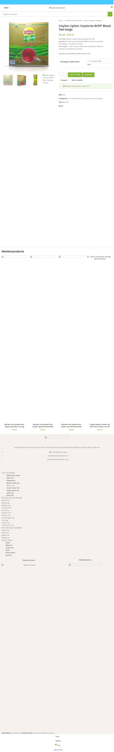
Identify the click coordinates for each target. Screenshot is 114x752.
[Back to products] (108, 20)
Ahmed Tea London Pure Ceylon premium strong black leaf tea (14, 426)
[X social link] (54, 2)
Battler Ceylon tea (10, 483)
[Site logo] (57, 8)
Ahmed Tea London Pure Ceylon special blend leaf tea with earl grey (42, 426)
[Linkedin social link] (59, 2)
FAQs (8, 550)
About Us (9, 545)
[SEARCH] (110, 14)
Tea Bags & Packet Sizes (69, 62)
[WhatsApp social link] (62, 2)
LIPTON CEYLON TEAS (73, 20)
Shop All (8, 555)
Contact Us (10, 548)
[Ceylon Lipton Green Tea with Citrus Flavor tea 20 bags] (99, 339)
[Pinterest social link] (57, 2)
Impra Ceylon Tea (10, 490)
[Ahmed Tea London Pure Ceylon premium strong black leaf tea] (14, 339)
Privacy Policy (10, 553)
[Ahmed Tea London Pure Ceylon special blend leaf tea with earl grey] (42, 339)
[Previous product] (105, 20)
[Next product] (111, 20)
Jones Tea (7, 493)
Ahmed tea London (11, 475)
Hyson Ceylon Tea (10, 488)
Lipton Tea (8, 495)
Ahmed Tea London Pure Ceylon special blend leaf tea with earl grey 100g (71, 426)
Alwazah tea (8, 480)
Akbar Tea (8, 478)
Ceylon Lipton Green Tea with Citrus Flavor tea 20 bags (100, 426)
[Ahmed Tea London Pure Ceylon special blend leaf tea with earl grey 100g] (71, 339)
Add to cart (75, 75)
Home (61, 20)
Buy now (88, 75)
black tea (65, 102)
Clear (89, 64)
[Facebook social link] (51, 2)
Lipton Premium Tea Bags (93, 20)
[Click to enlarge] (5, 68)
